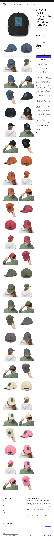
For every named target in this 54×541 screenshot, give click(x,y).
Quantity (37, 48)
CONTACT (4, 505)
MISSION (4, 503)
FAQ (3, 507)
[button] (46, 4)
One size (38, 46)
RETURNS (4, 510)
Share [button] (38, 132)
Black (38, 35)
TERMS (4, 512)
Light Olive (45, 37)
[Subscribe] (20, 526)
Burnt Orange (44, 35)
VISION (4, 502)
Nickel (38, 40)
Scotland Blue (44, 40)
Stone (38, 42)
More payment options (44, 59)
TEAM (3, 500)
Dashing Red (39, 37)
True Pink (43, 42)
